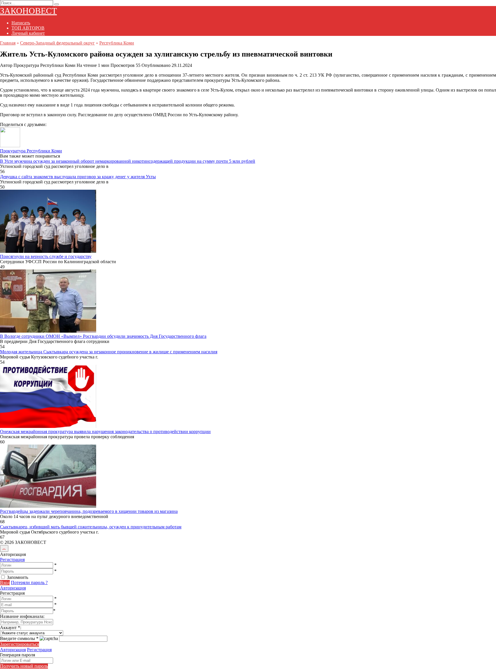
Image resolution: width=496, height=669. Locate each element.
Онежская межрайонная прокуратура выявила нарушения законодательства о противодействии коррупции (105, 431)
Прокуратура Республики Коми (31, 150)
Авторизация (13, 587)
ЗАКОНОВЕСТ (28, 10)
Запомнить (17, 577)
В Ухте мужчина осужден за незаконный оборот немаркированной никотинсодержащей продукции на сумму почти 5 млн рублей (127, 161)
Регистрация (12, 559)
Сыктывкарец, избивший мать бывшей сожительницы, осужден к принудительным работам (90, 526)
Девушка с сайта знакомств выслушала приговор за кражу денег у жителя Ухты (78, 176)
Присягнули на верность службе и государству (46, 256)
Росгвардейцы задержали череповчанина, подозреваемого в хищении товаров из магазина (89, 511)
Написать (20, 22)
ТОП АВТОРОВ (27, 28)
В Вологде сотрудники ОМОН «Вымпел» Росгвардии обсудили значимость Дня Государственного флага (103, 336)
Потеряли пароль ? (29, 582)
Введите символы (19, 638)
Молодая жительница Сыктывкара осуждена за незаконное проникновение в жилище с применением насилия (108, 351)
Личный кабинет (28, 33)
